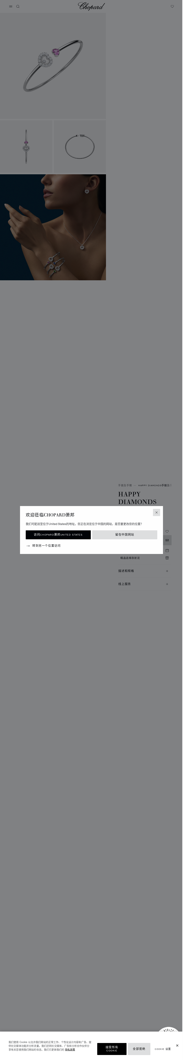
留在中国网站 (124, 534)
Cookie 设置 (163, 1049)
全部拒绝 (139, 1049)
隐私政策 (70, 1049)
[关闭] (177, 1045)
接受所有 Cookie (112, 1049)
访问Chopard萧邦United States (58, 534)
